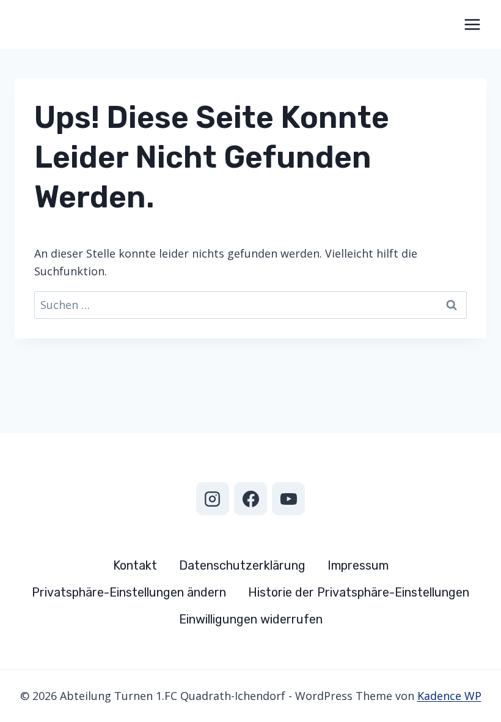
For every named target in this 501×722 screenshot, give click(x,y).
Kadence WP (449, 695)
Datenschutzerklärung (242, 565)
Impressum (358, 565)
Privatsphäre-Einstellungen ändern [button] (129, 592)
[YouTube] (288, 498)
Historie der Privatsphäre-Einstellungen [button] (358, 592)
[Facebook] (250, 498)
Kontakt (135, 565)
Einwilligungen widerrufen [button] (251, 619)
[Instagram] (212, 498)
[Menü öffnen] (472, 24)
